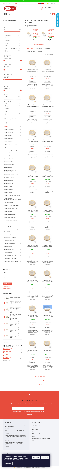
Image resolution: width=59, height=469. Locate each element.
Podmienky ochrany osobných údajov (41, 438)
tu (22, 459)
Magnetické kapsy (8, 132)
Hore (40, 384)
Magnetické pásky (8, 138)
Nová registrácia (6, 286)
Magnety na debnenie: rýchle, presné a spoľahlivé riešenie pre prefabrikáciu (14, 443)
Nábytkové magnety (9, 177)
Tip (13, 43)
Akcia (13, 37)
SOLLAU (13, 96)
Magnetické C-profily (9, 141)
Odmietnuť (36, 457)
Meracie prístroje (8, 186)
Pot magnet (5, 354)
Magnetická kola (8, 211)
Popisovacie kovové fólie (10, 147)
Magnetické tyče (8, 192)
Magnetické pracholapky (10, 237)
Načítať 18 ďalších (40, 376)
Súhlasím (45, 457)
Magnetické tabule (8, 155)
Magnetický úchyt (7, 357)
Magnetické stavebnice (9, 158)
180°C (13, 113)
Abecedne (40, 51)
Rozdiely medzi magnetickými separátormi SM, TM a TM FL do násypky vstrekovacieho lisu (15, 437)
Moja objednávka (36, 425)
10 (43, 380)
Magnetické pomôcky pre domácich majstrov (10, 171)
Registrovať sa (5, 3)
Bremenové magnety (9, 240)
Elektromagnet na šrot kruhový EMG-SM (14, 430)
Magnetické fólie (8, 135)
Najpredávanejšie (31, 51)
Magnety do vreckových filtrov (11, 205)
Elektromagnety (8, 246)
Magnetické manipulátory (10, 214)
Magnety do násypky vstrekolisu (12, 195)
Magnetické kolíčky (9, 183)
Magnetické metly (8, 189)
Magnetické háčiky (8, 180)
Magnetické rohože (8, 223)
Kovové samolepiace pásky (10, 150)
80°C (13, 111)
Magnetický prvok (7, 351)
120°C (13, 106)
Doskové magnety (8, 202)
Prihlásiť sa (7, 283)
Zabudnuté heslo (7, 288)
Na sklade (13, 35)
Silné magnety (7, 226)
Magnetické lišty (8, 167)
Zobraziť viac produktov (39, 44)
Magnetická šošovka (8, 348)
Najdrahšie (47, 48)
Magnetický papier (8, 153)
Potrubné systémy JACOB (10, 255)
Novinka (13, 40)
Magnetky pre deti (8, 161)
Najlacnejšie (39, 48)
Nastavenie (8, 463)
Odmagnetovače (8, 252)
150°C (13, 108)
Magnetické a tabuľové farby (11, 174)
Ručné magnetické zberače (10, 220)
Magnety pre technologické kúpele (12, 234)
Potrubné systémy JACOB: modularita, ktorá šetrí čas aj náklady (15, 425)
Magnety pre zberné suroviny (11, 229)
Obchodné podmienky (37, 434)
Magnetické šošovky (9, 129)
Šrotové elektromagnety (10, 232)
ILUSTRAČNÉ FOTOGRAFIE (13, 48)
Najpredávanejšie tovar (13, 51)
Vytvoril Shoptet (19, 467)
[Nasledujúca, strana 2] (40, 380)
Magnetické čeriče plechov (10, 217)
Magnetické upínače (9, 249)
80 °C (13, 103)
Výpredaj (13, 45)
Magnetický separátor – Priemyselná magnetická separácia (12, 199)
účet (16, 3)
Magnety (6, 126)
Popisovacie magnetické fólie (11, 144)
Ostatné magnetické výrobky (11, 261)
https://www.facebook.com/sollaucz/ (29, 394)
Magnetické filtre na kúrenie (10, 208)
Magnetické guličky (9, 164)
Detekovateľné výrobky (9, 243)
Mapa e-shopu (35, 429)
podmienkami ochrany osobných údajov (36, 411)
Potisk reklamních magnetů (10, 258)
